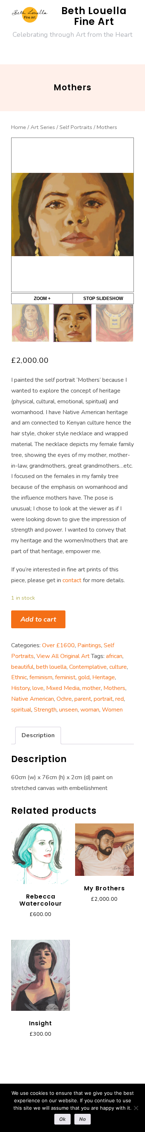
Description (38, 735)
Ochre (64, 699)
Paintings (89, 645)
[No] (135, 1108)
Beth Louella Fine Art (94, 16)
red (119, 699)
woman (89, 710)
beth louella (51, 667)
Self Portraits (75, 127)
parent (82, 699)
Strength (45, 710)
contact (71, 580)
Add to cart (38, 619)
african (114, 656)
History (20, 688)
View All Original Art (63, 656)
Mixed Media (63, 688)
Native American (32, 699)
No (82, 1119)
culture (118, 667)
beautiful (22, 667)
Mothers (114, 688)
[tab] (38, 735)
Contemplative (88, 667)
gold (84, 677)
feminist (65, 677)
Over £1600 (58, 645)
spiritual (21, 710)
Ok (62, 1119)
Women (112, 710)
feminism (40, 677)
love (38, 688)
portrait (103, 699)
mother (91, 688)
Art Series (42, 127)
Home (18, 127)
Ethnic (19, 677)
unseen (68, 710)
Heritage (103, 677)
